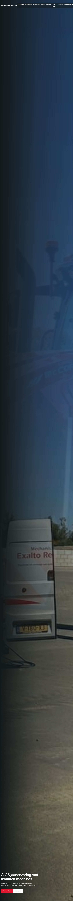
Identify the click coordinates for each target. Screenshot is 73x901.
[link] (7, 891)
